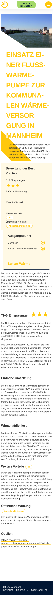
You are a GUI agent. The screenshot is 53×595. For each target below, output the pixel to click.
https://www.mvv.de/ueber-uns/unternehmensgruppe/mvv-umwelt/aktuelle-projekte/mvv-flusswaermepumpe (26, 543)
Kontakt (8, 590)
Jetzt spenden (26, 4)
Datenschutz (39, 590)
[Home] (4, 4)
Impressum (22, 590)
